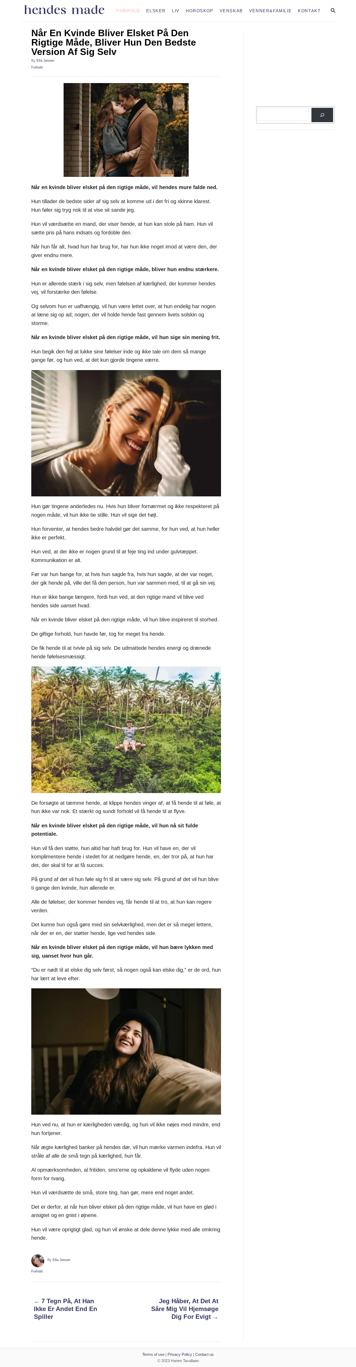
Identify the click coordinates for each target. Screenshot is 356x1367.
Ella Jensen (45, 61)
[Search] (322, 115)
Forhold (36, 67)
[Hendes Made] (67, 11)
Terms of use (153, 1354)
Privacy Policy (180, 1354)
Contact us (204, 1354)
